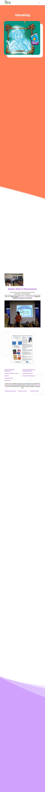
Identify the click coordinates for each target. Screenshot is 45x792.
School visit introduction (28, 375)
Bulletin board (8, 371)
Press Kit (6, 375)
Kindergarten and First (10, 391)
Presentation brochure (27, 373)
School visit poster (9, 378)
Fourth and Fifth (34, 391)
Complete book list (27, 371)
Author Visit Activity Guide (28, 369)
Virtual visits (8, 380)
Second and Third (22, 391)
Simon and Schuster (24, 296)
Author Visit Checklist (9, 369)
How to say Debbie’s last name (12, 373)
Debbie (32, 296)
